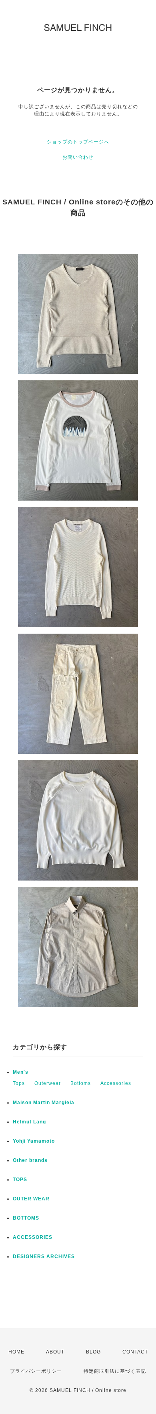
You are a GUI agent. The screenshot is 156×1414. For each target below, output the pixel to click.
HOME (16, 1352)
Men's (20, 1072)
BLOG (93, 1352)
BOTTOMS (26, 1218)
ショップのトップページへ (78, 142)
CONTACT (135, 1352)
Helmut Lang (29, 1122)
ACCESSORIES (32, 1237)
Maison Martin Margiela (43, 1102)
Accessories (115, 1083)
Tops (19, 1083)
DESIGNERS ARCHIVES (44, 1256)
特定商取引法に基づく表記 (115, 1371)
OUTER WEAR (31, 1199)
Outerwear (47, 1083)
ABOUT (55, 1352)
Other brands (30, 1160)
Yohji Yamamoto (34, 1141)
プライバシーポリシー (36, 1371)
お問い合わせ (78, 157)
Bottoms (80, 1083)
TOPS (20, 1179)
